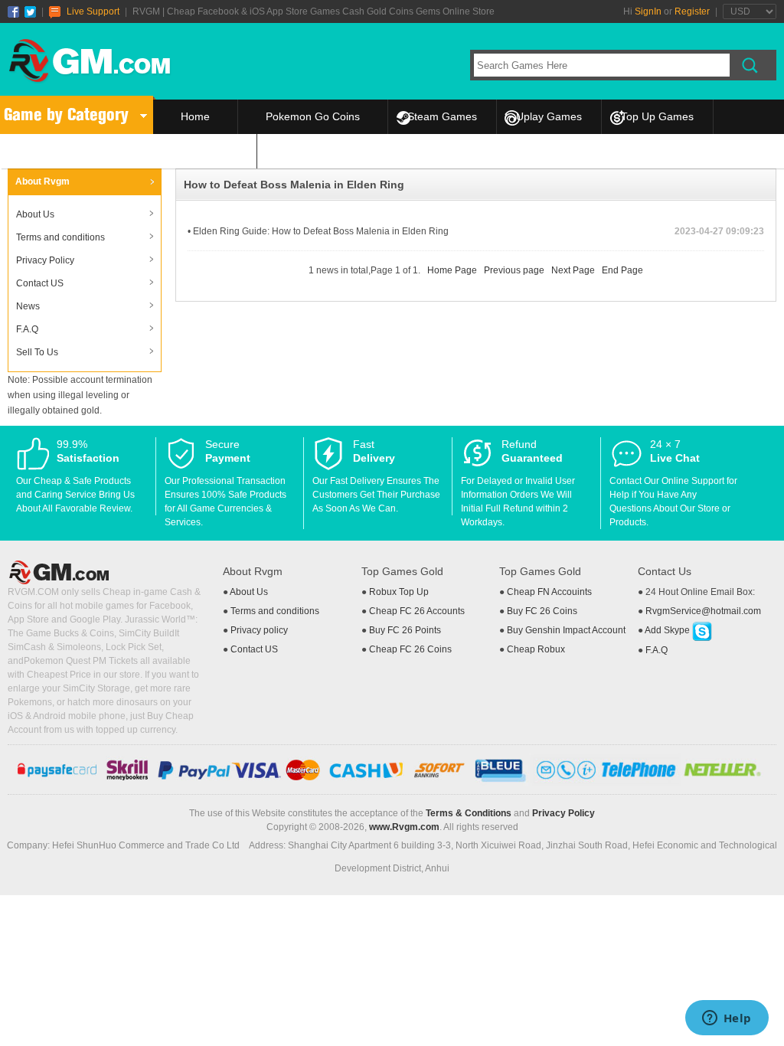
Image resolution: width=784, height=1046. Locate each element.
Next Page (573, 270)
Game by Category (66, 114)
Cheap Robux (536, 649)
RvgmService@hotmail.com (703, 611)
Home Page (452, 270)
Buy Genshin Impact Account (566, 630)
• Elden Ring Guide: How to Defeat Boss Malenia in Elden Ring (318, 231)
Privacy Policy (45, 260)
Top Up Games (657, 116)
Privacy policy (259, 630)
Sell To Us (205, 151)
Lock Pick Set (134, 647)
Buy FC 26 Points (405, 630)
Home (195, 116)
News (28, 306)
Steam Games (442, 116)
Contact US (40, 283)
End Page (622, 270)
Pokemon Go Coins (313, 116)
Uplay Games (549, 116)
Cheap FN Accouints (549, 592)
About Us (35, 214)
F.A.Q (27, 329)
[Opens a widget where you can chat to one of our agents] (726, 1019)
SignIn (648, 11)
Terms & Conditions (468, 813)
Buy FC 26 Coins (542, 611)
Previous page (514, 270)
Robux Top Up (399, 592)
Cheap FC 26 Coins (410, 649)
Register (692, 11)
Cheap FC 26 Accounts (417, 611)
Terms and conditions (60, 237)
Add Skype (668, 630)
